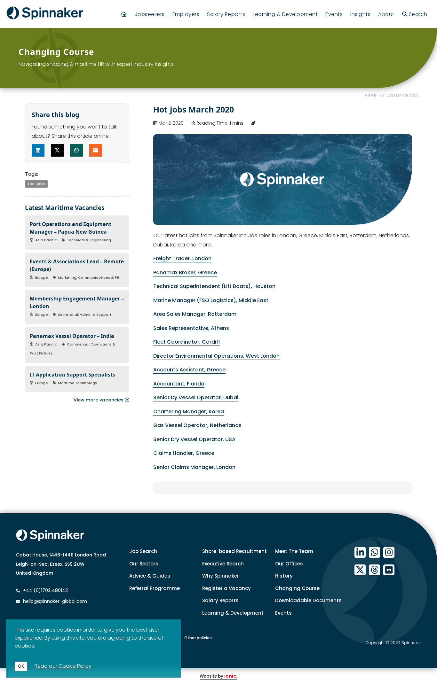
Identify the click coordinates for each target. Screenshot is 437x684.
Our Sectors (143, 563)
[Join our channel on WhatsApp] (374, 552)
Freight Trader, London (182, 258)
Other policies (198, 638)
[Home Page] (124, 14)
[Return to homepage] (44, 14)
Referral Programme (154, 588)
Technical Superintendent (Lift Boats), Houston (214, 286)
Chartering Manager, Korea (188, 411)
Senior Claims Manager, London (194, 467)
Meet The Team (294, 551)
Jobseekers (150, 14)
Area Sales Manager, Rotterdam (194, 314)
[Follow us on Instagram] (388, 552)
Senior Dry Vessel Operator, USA (194, 439)
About (386, 14)
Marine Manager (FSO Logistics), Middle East (210, 300)
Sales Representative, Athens (191, 328)
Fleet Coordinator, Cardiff (186, 342)
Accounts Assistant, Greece (189, 369)
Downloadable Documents (308, 600)
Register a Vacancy (226, 588)
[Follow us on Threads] (374, 570)
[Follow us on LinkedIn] (360, 552)
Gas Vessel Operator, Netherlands (197, 425)
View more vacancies (99, 400)
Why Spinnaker (220, 575)
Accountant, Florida (178, 383)
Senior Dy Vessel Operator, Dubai (195, 397)
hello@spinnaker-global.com (55, 601)
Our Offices (289, 563)
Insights (360, 14)
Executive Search (223, 563)
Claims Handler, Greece (183, 453)
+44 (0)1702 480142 (45, 590)
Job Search (143, 551)
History (284, 575)
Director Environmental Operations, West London (216, 356)
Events (334, 14)
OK (21, 666)
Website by (218, 676)
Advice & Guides (149, 575)
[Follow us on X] (360, 570)
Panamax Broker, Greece (185, 272)
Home (370, 95)
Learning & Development (285, 14)
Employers (186, 14)
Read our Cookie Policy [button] (63, 666)
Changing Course (297, 588)
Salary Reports (226, 14)
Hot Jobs (36, 183)
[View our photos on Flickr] (388, 570)
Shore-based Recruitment (234, 551)
